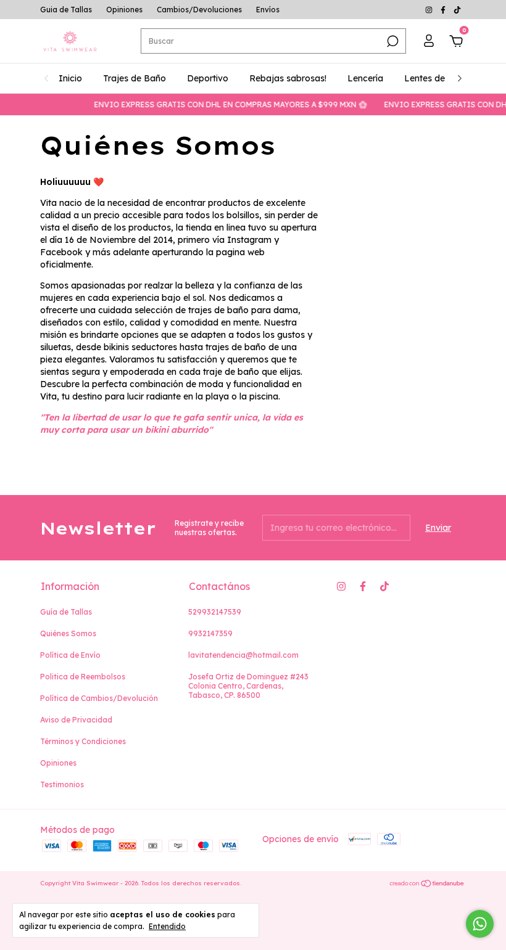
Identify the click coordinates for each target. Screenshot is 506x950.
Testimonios (62, 784)
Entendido (167, 926)
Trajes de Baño (134, 78)
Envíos (268, 9)
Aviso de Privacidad (76, 719)
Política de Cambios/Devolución (99, 698)
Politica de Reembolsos (82, 676)
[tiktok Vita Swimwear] (457, 9)
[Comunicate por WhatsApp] (480, 924)
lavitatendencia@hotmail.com (243, 655)
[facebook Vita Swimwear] (444, 9)
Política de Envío (70, 655)
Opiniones (124, 9)
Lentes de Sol (432, 78)
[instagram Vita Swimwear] (429, 9)
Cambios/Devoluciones (199, 9)
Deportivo (207, 78)
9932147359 (210, 633)
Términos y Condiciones (83, 741)
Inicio (70, 78)
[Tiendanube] (427, 884)
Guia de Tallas (66, 9)
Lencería (365, 78)
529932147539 (214, 611)
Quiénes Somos (68, 633)
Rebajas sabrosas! (287, 78)
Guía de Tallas (66, 611)
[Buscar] (391, 41)
